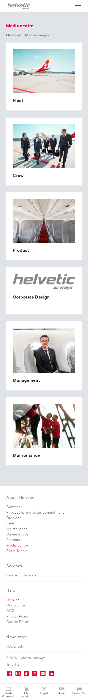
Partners (13, 540)
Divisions (13, 518)
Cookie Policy (17, 622)
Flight (44, 693)
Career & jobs (17, 534)
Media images (37, 35)
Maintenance (16, 529)
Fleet (10, 523)
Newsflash (14, 646)
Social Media (16, 551)
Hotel (62, 693)
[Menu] (77, 5)
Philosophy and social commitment (35, 512)
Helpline (12, 600)
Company (14, 507)
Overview (14, 35)
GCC (10, 611)
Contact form (17, 605)
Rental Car (79, 693)
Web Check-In (8, 695)
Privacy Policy (17, 616)
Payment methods (21, 575)
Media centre (17, 545)
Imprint (13, 664)
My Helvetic (26, 695)
